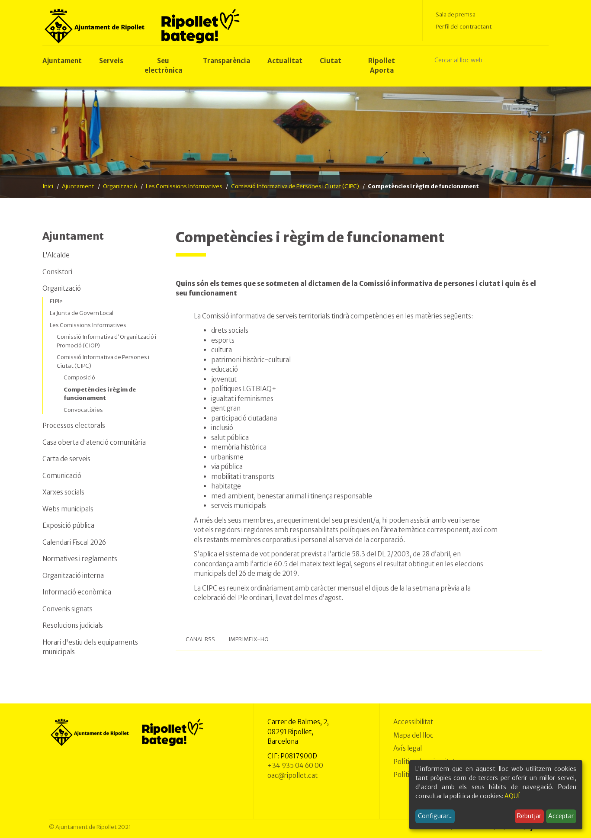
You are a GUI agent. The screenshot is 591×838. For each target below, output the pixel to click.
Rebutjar (529, 816)
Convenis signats (67, 609)
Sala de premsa (455, 14)
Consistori (57, 272)
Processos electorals (73, 425)
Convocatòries (83, 410)
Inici (47, 186)
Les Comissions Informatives (184, 186)
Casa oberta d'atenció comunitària (94, 442)
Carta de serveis (66, 459)
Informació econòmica (76, 592)
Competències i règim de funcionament (100, 394)
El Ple (56, 301)
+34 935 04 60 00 (295, 765)
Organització (120, 186)
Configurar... (435, 816)
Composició (79, 377)
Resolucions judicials (72, 625)
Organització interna (73, 576)
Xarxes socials (63, 492)
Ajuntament (78, 186)
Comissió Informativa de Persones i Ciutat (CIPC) (295, 186)
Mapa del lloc (413, 735)
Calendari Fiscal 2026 (74, 542)
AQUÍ (512, 796)
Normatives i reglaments (79, 559)
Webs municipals (67, 509)
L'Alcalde (56, 255)
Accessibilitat (413, 722)
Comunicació (61, 476)
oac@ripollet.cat (292, 775)
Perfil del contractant (464, 26)
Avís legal (407, 748)
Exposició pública (68, 525)
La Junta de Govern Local (81, 313)
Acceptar (561, 816)
